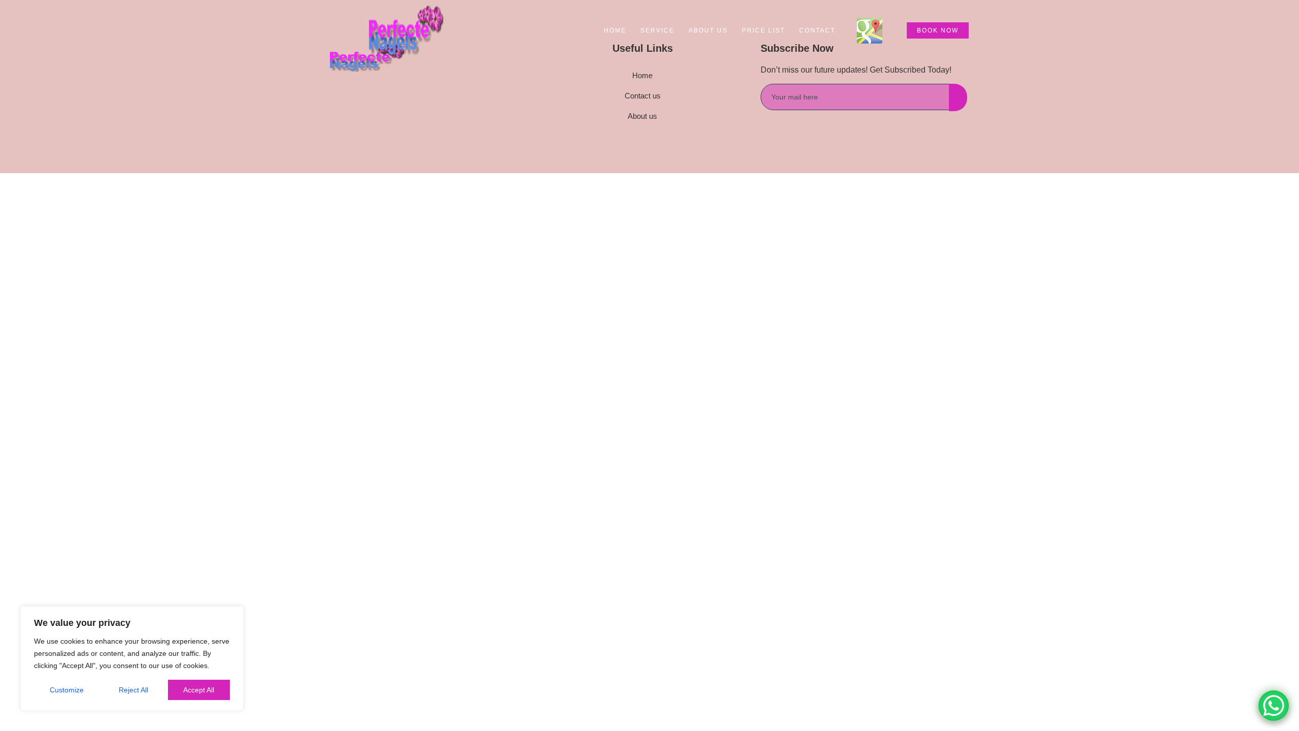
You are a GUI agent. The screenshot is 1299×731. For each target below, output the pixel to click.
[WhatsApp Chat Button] (1273, 705)
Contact (817, 30)
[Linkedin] (363, 127)
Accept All (198, 690)
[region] (132, 658)
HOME (615, 30)
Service (657, 30)
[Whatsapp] (385, 127)
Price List (763, 30)
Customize (67, 690)
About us (708, 30)
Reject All (133, 690)
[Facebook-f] (340, 127)
